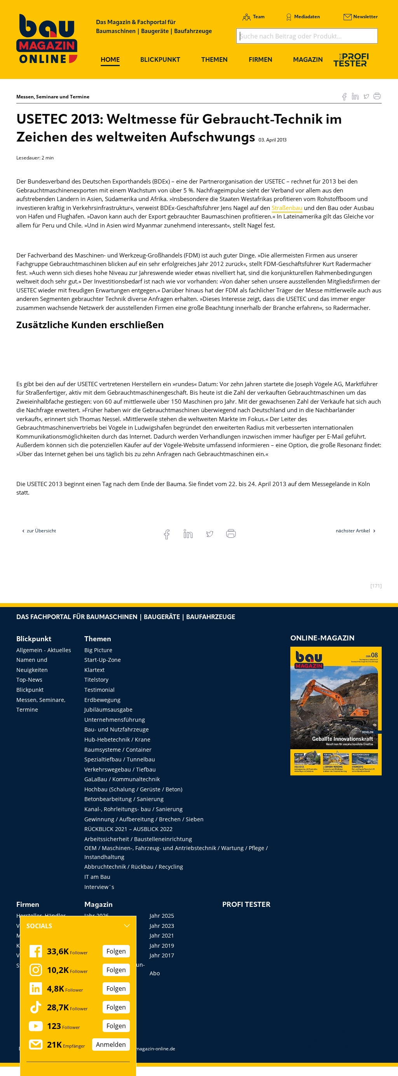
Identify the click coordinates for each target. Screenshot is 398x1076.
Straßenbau (287, 208)
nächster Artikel (353, 530)
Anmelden (111, 1044)
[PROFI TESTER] (350, 59)
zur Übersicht (41, 530)
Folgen (116, 951)
